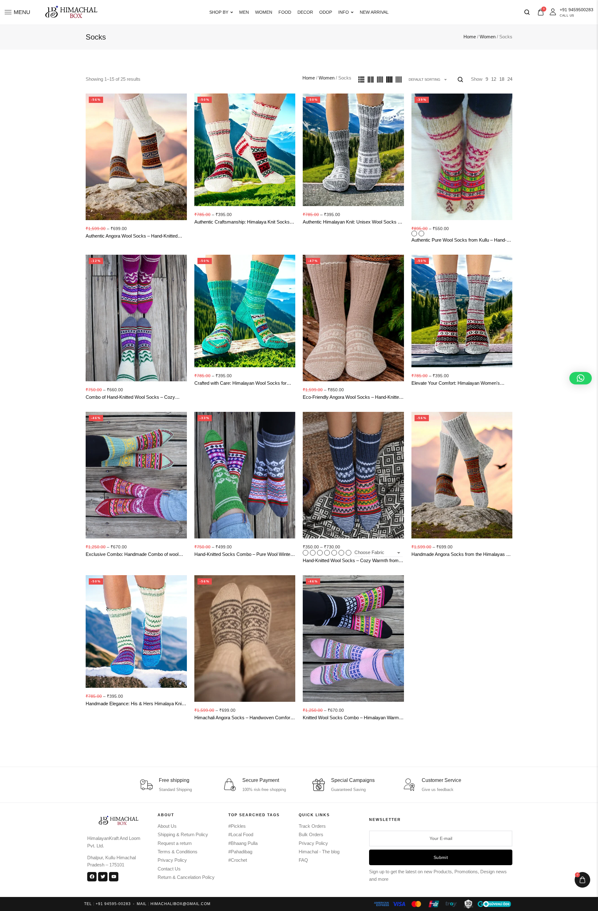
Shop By (218, 12)
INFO (343, 12)
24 (509, 79)
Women (488, 36)
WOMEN (263, 12)
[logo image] (69, 11)
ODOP (325, 12)
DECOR (305, 12)
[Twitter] (102, 876)
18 (501, 79)
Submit (441, 857)
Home (469, 36)
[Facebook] (92, 876)
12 (493, 79)
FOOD (284, 12)
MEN (244, 12)
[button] (580, 378)
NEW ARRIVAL (374, 12)
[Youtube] (113, 876)
